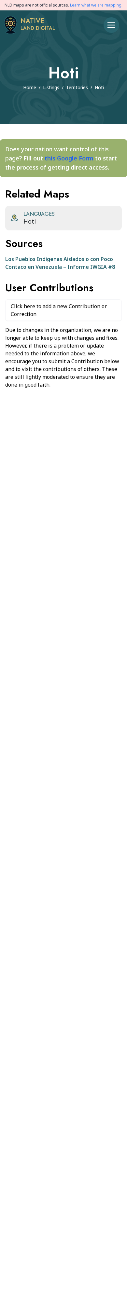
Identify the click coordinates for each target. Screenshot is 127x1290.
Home (29, 87)
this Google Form (69, 158)
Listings (51, 87)
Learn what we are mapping (95, 5)
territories (77, 87)
